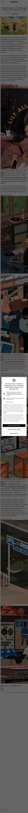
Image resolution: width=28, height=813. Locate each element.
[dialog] (14, 406)
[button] (14, 402)
